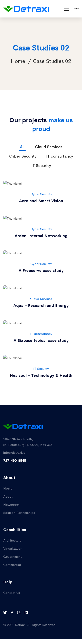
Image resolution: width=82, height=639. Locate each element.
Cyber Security (41, 194)
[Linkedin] (26, 612)
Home (18, 61)
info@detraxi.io (14, 452)
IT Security (41, 368)
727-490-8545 (14, 460)
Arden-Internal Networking (41, 235)
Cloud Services (41, 299)
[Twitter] (5, 612)
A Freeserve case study (41, 270)
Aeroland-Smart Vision (41, 200)
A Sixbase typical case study (41, 340)
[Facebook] (12, 612)
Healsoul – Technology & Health (41, 375)
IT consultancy (41, 334)
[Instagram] (19, 612)
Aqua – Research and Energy (41, 305)
